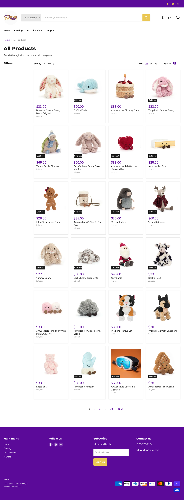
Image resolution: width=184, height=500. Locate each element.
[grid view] (174, 64)
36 (151, 63)
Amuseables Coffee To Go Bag (87, 224)
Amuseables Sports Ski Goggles (123, 388)
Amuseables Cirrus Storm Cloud (87, 332)
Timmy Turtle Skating (47, 166)
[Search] (146, 17)
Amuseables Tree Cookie (161, 386)
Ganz (113, 334)
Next (121, 409)
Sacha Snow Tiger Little (86, 278)
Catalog (18, 30)
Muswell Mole (118, 222)
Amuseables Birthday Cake (125, 110)
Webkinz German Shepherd (162, 330)
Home (7, 30)
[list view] (178, 64)
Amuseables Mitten (84, 386)
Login (168, 17)
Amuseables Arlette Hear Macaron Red (124, 168)
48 (156, 63)
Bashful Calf (154, 278)
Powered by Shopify (12, 486)
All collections (34, 30)
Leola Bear (41, 386)
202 (112, 409)
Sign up (100, 462)
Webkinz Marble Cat (121, 330)
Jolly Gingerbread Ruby (48, 222)
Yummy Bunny (43, 278)
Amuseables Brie (157, 166)
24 (146, 63)
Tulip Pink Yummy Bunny (161, 110)
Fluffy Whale (80, 110)
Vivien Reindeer (156, 222)
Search (6, 479)
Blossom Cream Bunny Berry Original (48, 112)
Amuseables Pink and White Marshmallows (51, 332)
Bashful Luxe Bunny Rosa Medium (87, 168)
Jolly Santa (116, 278)
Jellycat (51, 30)
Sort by (37, 64)
